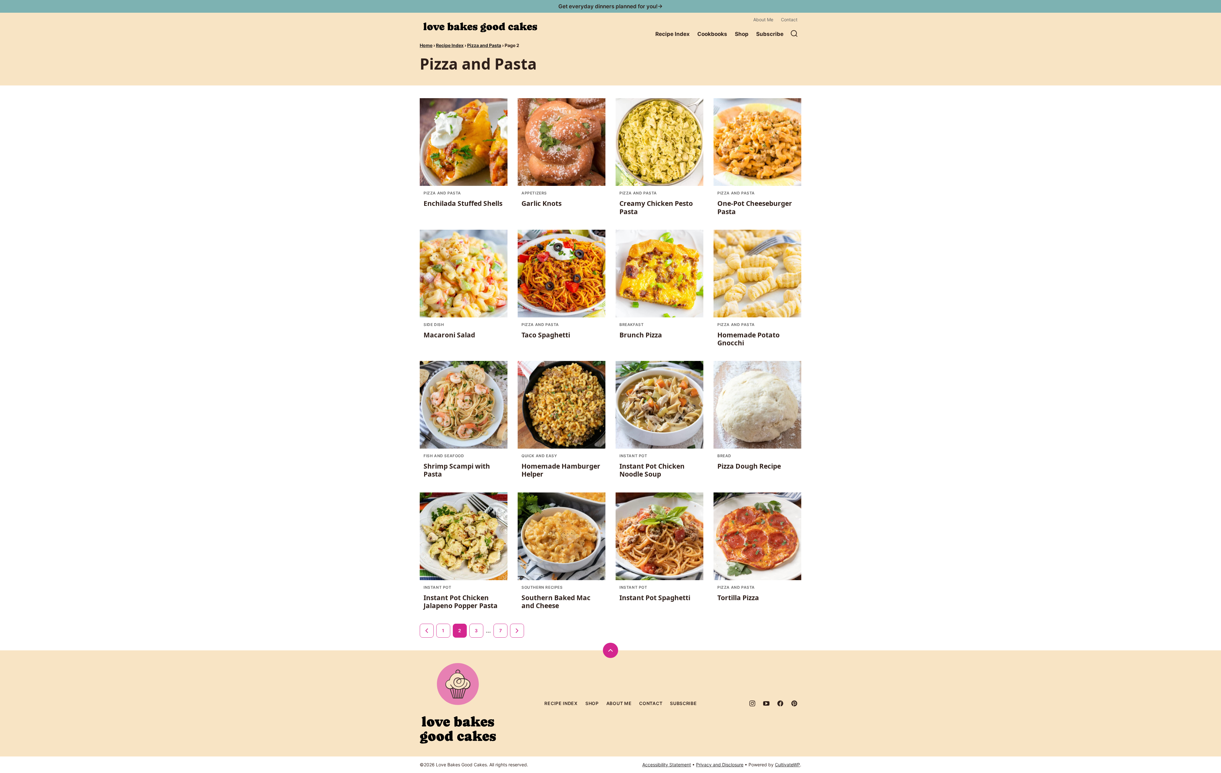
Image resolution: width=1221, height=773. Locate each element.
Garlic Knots (541, 203)
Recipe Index (672, 34)
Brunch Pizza (640, 334)
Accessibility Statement (666, 764)
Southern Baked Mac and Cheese (555, 601)
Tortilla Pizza (738, 597)
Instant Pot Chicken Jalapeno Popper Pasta (461, 601)
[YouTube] (766, 703)
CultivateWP (787, 764)
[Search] (794, 34)
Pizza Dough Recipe (749, 466)
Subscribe (769, 34)
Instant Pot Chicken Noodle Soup (652, 470)
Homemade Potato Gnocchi (748, 338)
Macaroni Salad (449, 334)
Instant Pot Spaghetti (654, 597)
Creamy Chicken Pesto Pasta (656, 207)
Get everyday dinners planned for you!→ (610, 6)
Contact (789, 19)
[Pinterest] (794, 703)
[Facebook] (780, 703)
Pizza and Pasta (484, 45)
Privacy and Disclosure (719, 764)
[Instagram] (752, 703)
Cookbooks (712, 34)
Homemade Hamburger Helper (560, 470)
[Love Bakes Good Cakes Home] (480, 27)
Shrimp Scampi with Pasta (457, 470)
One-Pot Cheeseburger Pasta (754, 207)
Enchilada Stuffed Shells (463, 203)
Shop (741, 34)
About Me (763, 19)
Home (426, 45)
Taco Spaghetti (545, 334)
